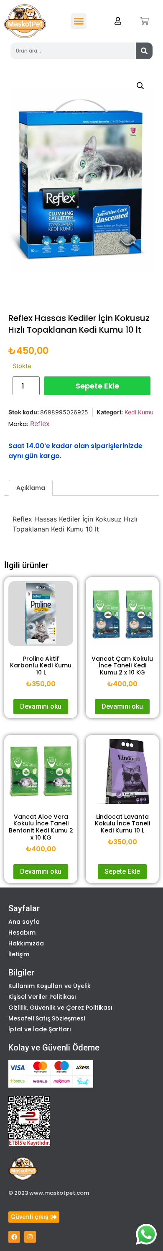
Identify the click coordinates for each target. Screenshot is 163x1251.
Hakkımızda (26, 943)
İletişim (18, 954)
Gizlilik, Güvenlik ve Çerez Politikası (60, 1007)
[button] (79, 21)
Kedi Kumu (139, 412)
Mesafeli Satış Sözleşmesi (46, 1018)
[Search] (144, 51)
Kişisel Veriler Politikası (42, 997)
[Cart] (144, 21)
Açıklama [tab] (30, 488)
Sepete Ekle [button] (122, 871)
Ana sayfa (24, 922)
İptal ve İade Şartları (39, 1029)
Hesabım (22, 932)
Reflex (40, 423)
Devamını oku (40, 706)
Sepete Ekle (97, 386)
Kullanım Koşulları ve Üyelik (49, 986)
